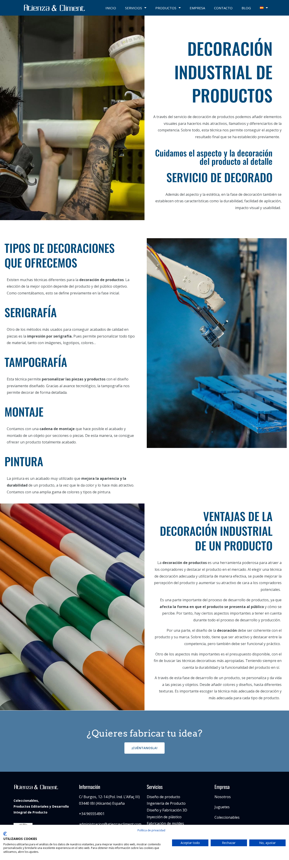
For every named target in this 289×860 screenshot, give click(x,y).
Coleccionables (227, 817)
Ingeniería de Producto (166, 803)
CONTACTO (223, 8)
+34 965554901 (92, 813)
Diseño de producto (163, 796)
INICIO (110, 8)
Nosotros (222, 796)
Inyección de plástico (164, 816)
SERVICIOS (133, 8)
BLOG (246, 8)
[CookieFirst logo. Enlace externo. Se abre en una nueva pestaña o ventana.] (5, 834)
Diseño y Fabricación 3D (167, 810)
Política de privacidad (151, 830)
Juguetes (222, 806)
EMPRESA (197, 8)
